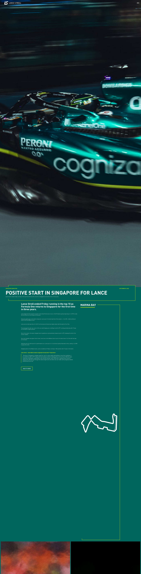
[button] (138, 3)
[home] (12, 3)
